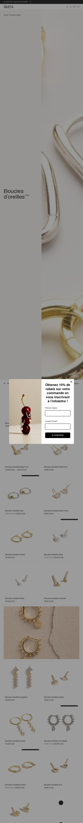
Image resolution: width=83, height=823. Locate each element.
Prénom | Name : (51, 408)
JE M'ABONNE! (58, 435)
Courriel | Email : (51, 421)
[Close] (71, 381)
